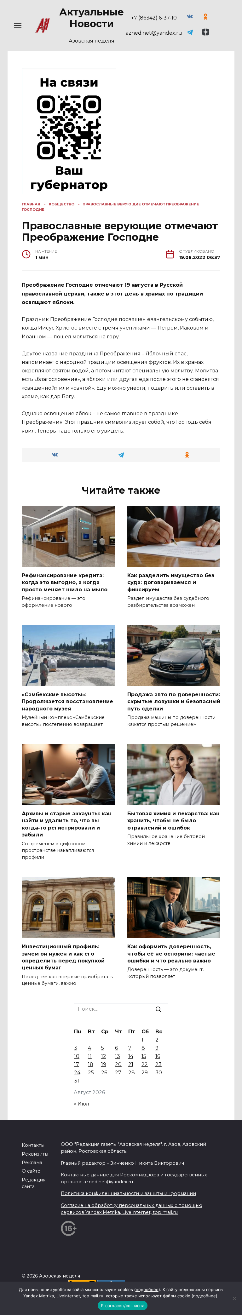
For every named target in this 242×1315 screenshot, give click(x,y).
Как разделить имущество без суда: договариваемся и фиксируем (170, 582)
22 (144, 1064)
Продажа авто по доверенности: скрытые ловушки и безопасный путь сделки (173, 702)
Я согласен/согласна (122, 1305)
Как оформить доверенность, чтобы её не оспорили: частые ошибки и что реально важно (171, 954)
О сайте (31, 1171)
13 (117, 1056)
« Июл (81, 1104)
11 (90, 1056)
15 (143, 1056)
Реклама (32, 1162)
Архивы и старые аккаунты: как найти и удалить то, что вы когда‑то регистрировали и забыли (66, 824)
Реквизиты (35, 1154)
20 (118, 1064)
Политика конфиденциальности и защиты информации (128, 1193)
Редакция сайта (33, 1183)
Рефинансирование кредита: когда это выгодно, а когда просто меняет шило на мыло (64, 582)
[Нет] (234, 1298)
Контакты (33, 1145)
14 (130, 1056)
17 (76, 1064)
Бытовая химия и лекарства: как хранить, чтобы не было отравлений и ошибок (173, 821)
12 (103, 1056)
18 (90, 1064)
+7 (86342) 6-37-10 (154, 18)
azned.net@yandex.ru (154, 33)
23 (158, 1064)
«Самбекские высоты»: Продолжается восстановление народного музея (67, 702)
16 (157, 1056)
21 (130, 1064)
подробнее (147, 1289)
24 (77, 1073)
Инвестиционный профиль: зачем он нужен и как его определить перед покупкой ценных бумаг (63, 957)
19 (103, 1064)
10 (76, 1056)
